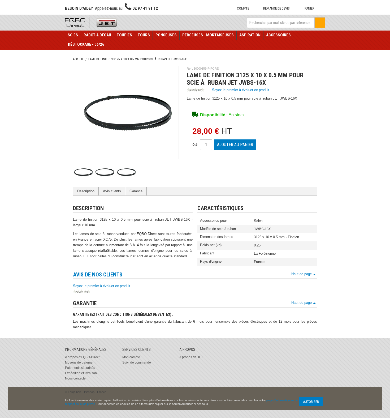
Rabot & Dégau (97, 35)
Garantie (135, 191)
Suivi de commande (136, 362)
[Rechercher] (319, 22)
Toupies (124, 35)
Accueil (78, 59)
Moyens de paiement (80, 362)
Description (85, 191)
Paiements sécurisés (80, 368)
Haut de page (301, 274)
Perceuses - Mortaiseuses (208, 35)
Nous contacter (76, 378)
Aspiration (250, 35)
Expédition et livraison (81, 373)
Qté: (195, 145)
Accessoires (278, 35)
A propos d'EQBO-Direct (82, 357)
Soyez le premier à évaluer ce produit (240, 90)
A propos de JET (191, 357)
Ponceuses (166, 35)
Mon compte (131, 357)
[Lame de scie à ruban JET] (83, 172)
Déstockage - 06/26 (86, 44)
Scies (73, 35)
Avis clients (112, 191)
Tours (144, 35)
